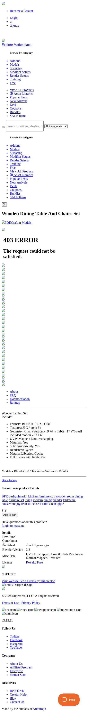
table (45, 503)
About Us (16, 663)
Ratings (15, 402)
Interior (22, 496)
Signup (14, 25)
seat (38, 503)
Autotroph (39, 709)
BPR (5, 496)
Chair (52, 503)
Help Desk (17, 690)
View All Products (22, 90)
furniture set (16, 500)
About (14, 391)
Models (26, 222)
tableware (69, 500)
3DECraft (11, 222)
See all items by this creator (37, 581)
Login (14, 17)
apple (60, 503)
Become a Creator (21, 11)
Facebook (16, 640)
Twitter (14, 636)
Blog (13, 698)
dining (48, 500)
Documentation (20, 399)
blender (57, 500)
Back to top (9, 480)
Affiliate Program (21, 667)
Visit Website (10, 581)
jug (18, 503)
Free (13, 83)
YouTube (16, 647)
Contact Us (17, 702)
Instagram (16, 644)
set (33, 503)
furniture (44, 496)
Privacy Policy (30, 603)
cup (52, 496)
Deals (13, 104)
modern (38, 500)
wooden (61, 496)
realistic (26, 503)
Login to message (13, 525)
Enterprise (16, 671)
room (70, 496)
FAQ (13, 395)
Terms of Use (10, 603)
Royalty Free (34, 562)
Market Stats (18, 674)
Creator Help (18, 694)
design (13, 496)
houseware (9, 503)
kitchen (33, 496)
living (28, 500)
